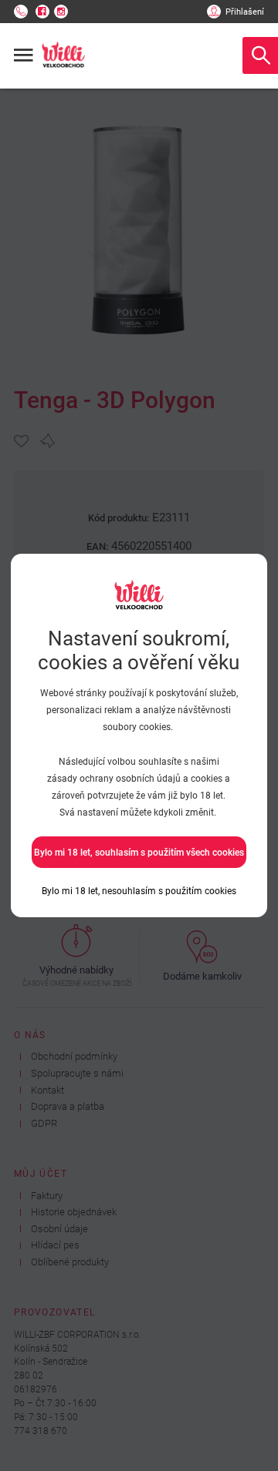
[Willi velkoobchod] (63, 55)
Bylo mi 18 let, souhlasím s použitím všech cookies (139, 852)
